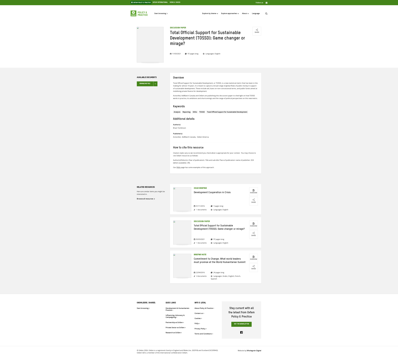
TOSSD (202, 112)
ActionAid (177, 137)
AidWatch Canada (189, 137)
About (244, 13)
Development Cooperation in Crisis (212, 192)
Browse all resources (145, 199)
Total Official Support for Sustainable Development (227, 112)
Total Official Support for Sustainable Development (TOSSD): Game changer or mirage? (219, 227)
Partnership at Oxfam (174, 322)
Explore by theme (209, 13)
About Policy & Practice (204, 308)
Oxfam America (203, 137)
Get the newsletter (241, 324)
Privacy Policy (200, 329)
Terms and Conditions (203, 334)
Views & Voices (175, 2)
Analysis (177, 112)
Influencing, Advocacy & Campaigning (175, 316)
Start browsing (160, 13)
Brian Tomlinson (179, 128)
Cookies (198, 318)
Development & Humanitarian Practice (177, 309)
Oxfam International (160, 2)
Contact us (199, 313)
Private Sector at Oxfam (175, 328)
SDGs (195, 112)
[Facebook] (266, 2)
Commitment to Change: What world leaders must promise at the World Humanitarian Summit (220, 261)
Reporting (186, 112)
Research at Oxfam (173, 333)
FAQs (178, 167)
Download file (145, 83)
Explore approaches (229, 13)
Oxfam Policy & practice (142, 2)
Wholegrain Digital (254, 350)
